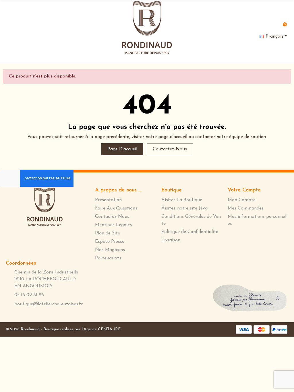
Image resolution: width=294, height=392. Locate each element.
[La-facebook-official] (34, 241)
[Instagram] (52, 241)
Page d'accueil (122, 149)
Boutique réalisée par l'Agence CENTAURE (82, 329)
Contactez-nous (170, 149)
